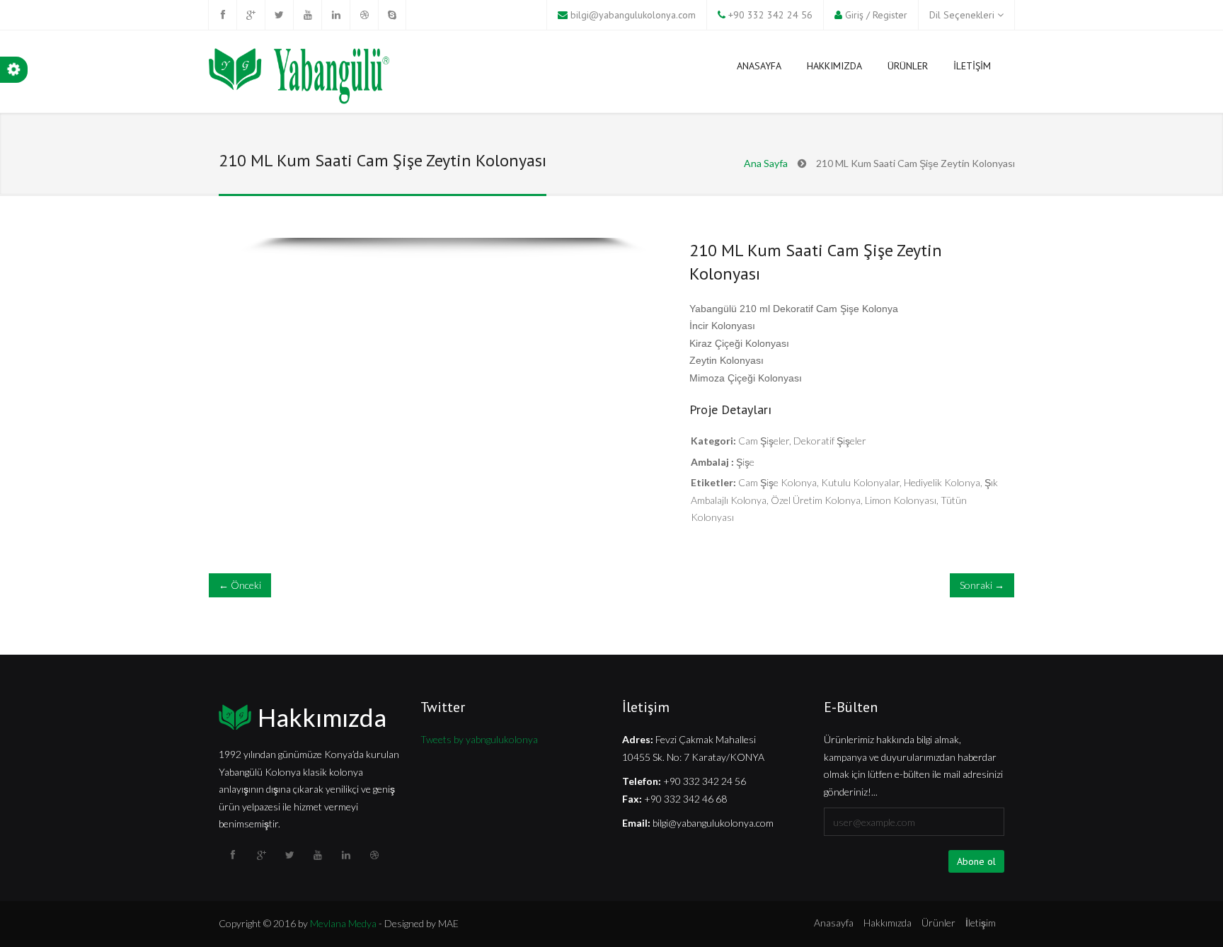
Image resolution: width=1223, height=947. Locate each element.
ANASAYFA (759, 65)
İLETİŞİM (972, 65)
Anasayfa (834, 923)
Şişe (745, 462)
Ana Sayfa (766, 163)
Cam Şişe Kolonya (777, 482)
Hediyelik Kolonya (942, 482)
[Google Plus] (250, 15)
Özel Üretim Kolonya (816, 500)
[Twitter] (279, 15)
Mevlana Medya (343, 923)
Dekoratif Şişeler (829, 441)
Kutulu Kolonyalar (860, 482)
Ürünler (938, 923)
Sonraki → (982, 585)
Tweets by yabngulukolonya (479, 739)
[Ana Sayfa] (299, 78)
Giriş (854, 14)
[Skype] (392, 15)
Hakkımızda (322, 717)
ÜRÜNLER (908, 65)
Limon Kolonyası (900, 500)
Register (890, 14)
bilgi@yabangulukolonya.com (633, 14)
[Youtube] (307, 15)
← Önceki (240, 585)
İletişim (980, 923)
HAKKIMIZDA (834, 65)
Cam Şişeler (763, 441)
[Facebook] (222, 15)
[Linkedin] (335, 15)
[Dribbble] (364, 15)
